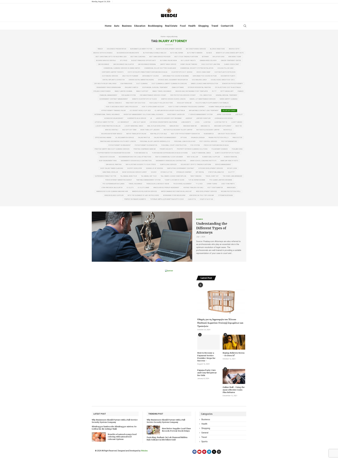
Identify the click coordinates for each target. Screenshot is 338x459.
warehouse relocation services (144, 191)
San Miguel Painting (114, 164)
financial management (108, 95)
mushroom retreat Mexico (111, 134)
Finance (240, 91)
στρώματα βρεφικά (225, 195)
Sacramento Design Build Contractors (136, 161)
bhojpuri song (218, 57)
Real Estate (171, 25)
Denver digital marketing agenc (141, 80)
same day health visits (229, 161)
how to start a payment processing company (186, 107)
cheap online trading (188, 64)
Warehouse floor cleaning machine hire (112, 191)
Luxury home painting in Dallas (108, 126)
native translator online (136, 134)
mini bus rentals (111, 130)
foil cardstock (206, 95)
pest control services (208, 141)
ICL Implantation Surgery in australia (170, 110)
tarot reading (195, 176)
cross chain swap (203, 72)
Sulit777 (231, 172)
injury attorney (229, 110)
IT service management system (200, 114)
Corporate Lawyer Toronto (113, 72)
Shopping (203, 25)
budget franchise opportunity (143, 60)
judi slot (239, 114)
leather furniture (203, 118)
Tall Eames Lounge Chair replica (173, 176)
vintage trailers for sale (193, 187)
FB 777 (214, 91)
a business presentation (116, 49)
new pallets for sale (158, 134)
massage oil (205, 126)
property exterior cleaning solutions (192, 149)
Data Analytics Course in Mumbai (176, 76)
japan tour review (224, 114)
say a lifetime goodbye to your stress (141, 164)
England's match (131, 87)
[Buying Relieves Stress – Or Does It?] (234, 342)
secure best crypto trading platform (196, 164)
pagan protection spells (218, 137)
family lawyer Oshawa (123, 91)
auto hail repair (176, 53)
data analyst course (150, 76)
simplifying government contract (180, 168)
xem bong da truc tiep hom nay (201, 195)
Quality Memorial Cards (201, 153)
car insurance (103, 64)
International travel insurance (107, 114)
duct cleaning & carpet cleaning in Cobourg (169, 83)
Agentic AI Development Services (169, 49)
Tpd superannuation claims (113, 184)
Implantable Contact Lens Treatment (204, 110)
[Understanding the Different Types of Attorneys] (142, 237)
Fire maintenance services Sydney (153, 95)
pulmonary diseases (220, 149)
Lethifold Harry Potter (104, 122)
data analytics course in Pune (205, 76)
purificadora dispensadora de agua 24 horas (170, 153)
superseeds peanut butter (105, 176)
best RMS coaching (137, 57)
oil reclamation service (124, 137)
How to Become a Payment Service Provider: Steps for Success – (206, 357)
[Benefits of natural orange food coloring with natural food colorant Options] (99, 436)
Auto (116, 25)
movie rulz (227, 130)
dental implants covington (113, 80)
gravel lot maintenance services (202, 99)
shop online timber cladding (111, 168)
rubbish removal (230, 157)
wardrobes (231, 187)
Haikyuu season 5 (115, 103)
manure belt (174, 126)
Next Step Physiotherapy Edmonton (185, 134)
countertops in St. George (181, 72)
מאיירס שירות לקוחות (206, 199)
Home (108, 25)
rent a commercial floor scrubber (169, 157)
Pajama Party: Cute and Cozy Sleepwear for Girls (207, 373)
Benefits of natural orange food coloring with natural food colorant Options (122, 436)
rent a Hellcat (192, 157)
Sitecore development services (210, 168)
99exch (100, 49)
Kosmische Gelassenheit (113, 118)
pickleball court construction (173, 145)
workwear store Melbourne (174, 195)
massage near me (190, 126)
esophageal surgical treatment (155, 87)
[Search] (245, 25)
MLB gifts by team (129, 130)
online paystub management (165, 137)
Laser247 (189, 118)
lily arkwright (123, 122)
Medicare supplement (222, 126)
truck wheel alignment (182, 184)
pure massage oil (141, 153)
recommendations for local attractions (135, 157)
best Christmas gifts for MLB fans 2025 (111, 57)
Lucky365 (206, 122)
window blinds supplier (114, 195)
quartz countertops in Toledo (227, 153)
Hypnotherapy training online (113, 110)
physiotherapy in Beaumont (119, 145)
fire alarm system (128, 95)
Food (183, 25)
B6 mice (209, 53)
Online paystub (144, 137)
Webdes (144, 451)
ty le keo (199, 184)
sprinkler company (184, 172)
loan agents (186, 122)
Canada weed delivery (208, 60)
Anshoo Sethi (234, 49)
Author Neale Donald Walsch (154, 53)
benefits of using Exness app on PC (230, 53)
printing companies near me (144, 149)
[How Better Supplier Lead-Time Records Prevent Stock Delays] (153, 429)
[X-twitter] (214, 452)
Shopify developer (134, 168)
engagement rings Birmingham (109, 87)
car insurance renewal (147, 64)
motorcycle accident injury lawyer (178, 130)
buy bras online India (168, 60)
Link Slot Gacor (139, 122)
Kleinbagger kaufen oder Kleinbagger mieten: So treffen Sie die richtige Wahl (114, 427)
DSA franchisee (126, 83)
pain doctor (237, 137)
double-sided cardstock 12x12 (222, 80)
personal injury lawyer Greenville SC (155, 141)
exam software (178, 87)
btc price (123, 60)
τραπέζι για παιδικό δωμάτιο (135, 199)
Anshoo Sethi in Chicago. (103, 53)
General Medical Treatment (226, 95)
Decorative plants (228, 76)
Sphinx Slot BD (166, 172)
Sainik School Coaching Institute (203, 161)
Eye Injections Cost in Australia (228, 87)
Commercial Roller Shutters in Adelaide (160, 68)
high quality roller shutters (161, 103)
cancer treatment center (231, 60)
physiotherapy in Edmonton (146, 145)
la (151, 118)
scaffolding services (168, 164)
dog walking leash (199, 80)
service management (223, 164)
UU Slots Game (143, 187)
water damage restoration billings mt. (176, 191)
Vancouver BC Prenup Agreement (166, 187)
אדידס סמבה (192, 199)
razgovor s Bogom (107, 157)
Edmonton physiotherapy (232, 83)
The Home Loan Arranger (232, 176)
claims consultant (231, 64)
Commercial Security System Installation (196, 68)
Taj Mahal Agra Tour (128, 176)
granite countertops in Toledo (144, 99)
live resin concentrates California (163, 122)
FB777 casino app (227, 91)
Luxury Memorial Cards (134, 126)
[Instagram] (219, 452)
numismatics (209, 134)
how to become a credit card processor (122, 107)
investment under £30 (175, 114)
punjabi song (237, 149)
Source (153, 172)
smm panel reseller (110, 172)
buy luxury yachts (188, 60)
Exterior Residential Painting (199, 87)
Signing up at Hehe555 (154, 168)
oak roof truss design (227, 134)
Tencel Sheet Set (212, 176)
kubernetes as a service (136, 118)
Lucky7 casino (236, 122)
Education (139, 25)
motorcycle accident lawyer (207, 130)
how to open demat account (153, 107)
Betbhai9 (205, 57)
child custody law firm (210, 64)
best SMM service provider (159, 57)
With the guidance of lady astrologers (143, 195)
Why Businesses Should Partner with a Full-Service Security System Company (115, 421)
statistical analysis (216, 172)
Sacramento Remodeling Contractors (171, 161)
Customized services (110, 76)
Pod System (195, 145)
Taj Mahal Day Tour (149, 176)
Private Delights (166, 149)
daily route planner (130, 76)
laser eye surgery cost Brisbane (169, 118)
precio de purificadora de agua (216, 145)
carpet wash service (168, 64)
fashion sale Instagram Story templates (191, 91)
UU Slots (130, 187)
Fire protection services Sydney (183, 95)
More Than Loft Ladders (150, 130)
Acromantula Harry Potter (141, 49)
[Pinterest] (204, 452)
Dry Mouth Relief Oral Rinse (105, 83)
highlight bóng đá (184, 103)
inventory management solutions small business (143, 114)
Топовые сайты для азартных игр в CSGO (167, 199)
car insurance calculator (123, 64)
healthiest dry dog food (135, 103)
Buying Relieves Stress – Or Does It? (234, 354)
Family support (142, 91)
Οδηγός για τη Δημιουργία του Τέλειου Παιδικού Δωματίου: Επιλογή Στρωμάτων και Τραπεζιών (220, 322)
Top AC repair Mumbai (196, 180)
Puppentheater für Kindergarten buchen (113, 153)
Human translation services (220, 107)
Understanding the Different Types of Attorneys (211, 228)
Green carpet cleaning (229, 99)
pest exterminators (229, 141)
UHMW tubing (212, 184)
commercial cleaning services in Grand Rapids (122, 68)
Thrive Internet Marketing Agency (118, 180)
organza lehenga (198, 137)
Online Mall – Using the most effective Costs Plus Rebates (234, 390)
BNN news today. (234, 57)
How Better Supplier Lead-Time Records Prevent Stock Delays (176, 429)
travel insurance (135, 184)
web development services (206, 191)
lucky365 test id (220, 122)
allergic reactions (217, 49)
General (204, 432)
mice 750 (238, 126)
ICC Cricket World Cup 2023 (140, 110)
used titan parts (228, 184)
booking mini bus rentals (106, 60)
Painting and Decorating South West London (118, 141)
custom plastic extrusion (224, 72)
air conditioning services (196, 49)
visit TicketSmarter (215, 187)
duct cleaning (142, 83)
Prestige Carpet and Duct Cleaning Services (112, 149)
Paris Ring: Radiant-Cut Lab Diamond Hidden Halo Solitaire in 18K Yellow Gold (167, 438)
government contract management (113, 99)
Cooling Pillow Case (225, 68)
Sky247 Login (232, 168)
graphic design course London (173, 99)
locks (197, 122)
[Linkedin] (209, 452)
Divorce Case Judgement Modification (173, 80)
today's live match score (174, 180)
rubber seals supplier (211, 157)
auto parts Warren (194, 53)
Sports (204, 441)
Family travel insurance (161, 91)
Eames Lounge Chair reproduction (204, 83)
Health (192, 25)
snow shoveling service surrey (134, 172)
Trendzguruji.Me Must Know (157, 184)
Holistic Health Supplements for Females (212, 103)
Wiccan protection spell (231, 191)
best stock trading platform (186, 57)
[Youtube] (199, 452)
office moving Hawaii (103, 137)
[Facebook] (194, 452)
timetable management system (148, 180)
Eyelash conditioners (102, 91)
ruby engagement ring (108, 161)
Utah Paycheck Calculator (112, 187)
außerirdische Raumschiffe (128, 53)
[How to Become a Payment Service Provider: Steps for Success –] (208, 342)
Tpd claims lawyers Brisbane (220, 180)
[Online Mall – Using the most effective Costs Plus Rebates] (234, 376)
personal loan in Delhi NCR (184, 141)
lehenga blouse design (224, 118)
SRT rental (200, 172)
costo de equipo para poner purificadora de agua (147, 72)
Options (183, 137)
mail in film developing (156, 126)
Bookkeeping (155, 25)
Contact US (227, 25)
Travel (214, 25)
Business (127, 25)
